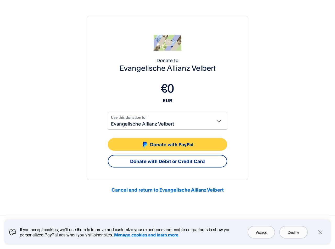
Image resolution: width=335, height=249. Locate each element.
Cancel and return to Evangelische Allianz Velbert (167, 190)
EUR (167, 100)
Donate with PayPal (171, 144)
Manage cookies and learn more (146, 234)
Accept (261, 232)
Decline (293, 232)
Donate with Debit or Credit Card (167, 161)
